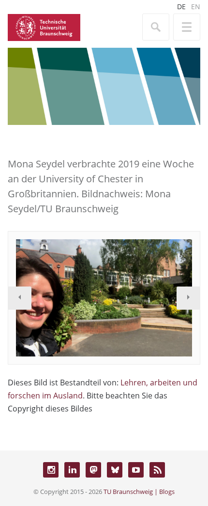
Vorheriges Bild (19, 298)
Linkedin (72, 470)
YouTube (136, 470)
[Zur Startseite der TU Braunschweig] (44, 26)
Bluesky (114, 470)
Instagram (51, 470)
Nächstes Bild (188, 298)
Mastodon (93, 470)
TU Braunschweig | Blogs (139, 491)
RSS (157, 470)
